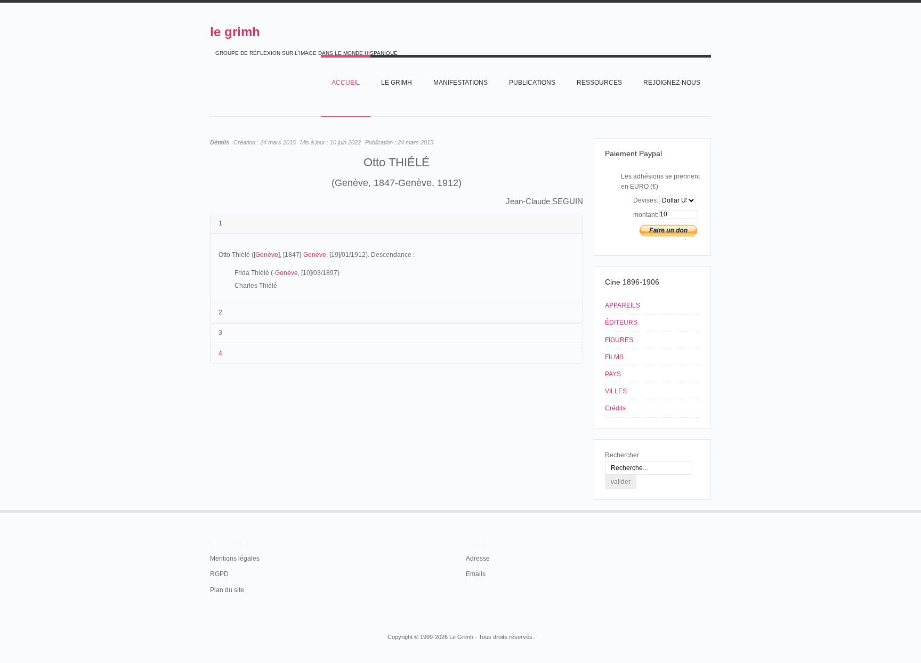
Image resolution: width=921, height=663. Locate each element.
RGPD (219, 574)
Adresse (478, 558)
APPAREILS (622, 305)
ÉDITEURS (621, 322)
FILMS (614, 357)
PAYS (613, 374)
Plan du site (227, 590)
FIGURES (619, 340)
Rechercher (622, 455)
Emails (476, 574)
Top (710, 510)
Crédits (615, 408)
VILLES (616, 391)
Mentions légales (235, 558)
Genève (266, 254)
